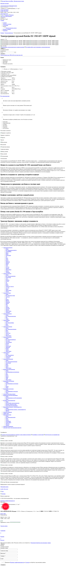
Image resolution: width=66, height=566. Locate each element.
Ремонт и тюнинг (7, 29)
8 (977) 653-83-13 (4, 13)
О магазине (5, 25)
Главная (5, 22)
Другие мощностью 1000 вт (7, 55)
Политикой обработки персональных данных (41, 542)
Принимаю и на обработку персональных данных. (25, 562)
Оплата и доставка (7, 24)
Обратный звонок (13, 5)
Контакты (5, 30)
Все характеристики (5, 96)
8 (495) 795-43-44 (4, 489)
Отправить (3, 564)
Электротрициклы (9, 32)
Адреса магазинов (5, 9)
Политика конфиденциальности (8, 500)
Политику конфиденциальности (17, 562)
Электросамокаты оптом (11, 28)
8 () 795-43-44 (4, 11)
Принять (2, 544)
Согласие (27, 562)
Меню (2, 20)
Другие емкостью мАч (18, 55)
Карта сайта (3, 513)
